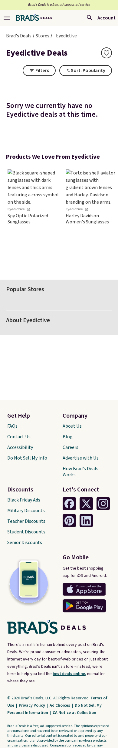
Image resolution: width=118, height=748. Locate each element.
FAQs (12, 426)
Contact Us (19, 437)
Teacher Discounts (26, 521)
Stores (42, 36)
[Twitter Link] (86, 503)
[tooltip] (106, 52)
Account (106, 18)
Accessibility (20, 447)
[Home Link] (33, 18)
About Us (72, 426)
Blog (68, 437)
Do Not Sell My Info (27, 458)
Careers (70, 447)
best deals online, (69, 674)
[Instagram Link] (103, 503)
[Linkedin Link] (86, 521)
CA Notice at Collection (74, 713)
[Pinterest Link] (69, 521)
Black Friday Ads (23, 500)
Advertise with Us (81, 458)
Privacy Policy (32, 705)
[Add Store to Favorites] (106, 52)
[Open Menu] (6, 18)
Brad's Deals (18, 36)
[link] (33, 218)
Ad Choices (60, 705)
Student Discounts (26, 532)
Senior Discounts (24, 542)
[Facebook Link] (69, 503)
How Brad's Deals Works (80, 472)
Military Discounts (26, 511)
